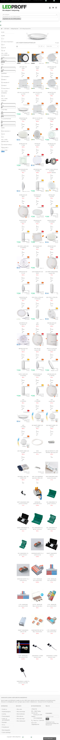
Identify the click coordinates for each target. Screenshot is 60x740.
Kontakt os (4, 709)
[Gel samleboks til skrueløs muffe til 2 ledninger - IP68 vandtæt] (51, 493)
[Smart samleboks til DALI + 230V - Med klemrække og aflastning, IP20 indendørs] (23, 518)
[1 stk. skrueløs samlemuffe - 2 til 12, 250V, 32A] (23, 595)
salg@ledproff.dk (35, 724)
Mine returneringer (21, 711)
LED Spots (6, 28)
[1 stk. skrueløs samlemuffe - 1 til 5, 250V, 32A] (37, 570)
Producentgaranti (6, 716)
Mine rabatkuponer (21, 721)
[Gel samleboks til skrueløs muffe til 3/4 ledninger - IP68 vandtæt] (37, 518)
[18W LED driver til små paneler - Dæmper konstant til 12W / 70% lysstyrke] (51, 442)
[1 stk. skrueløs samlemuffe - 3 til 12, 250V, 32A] (51, 595)
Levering (4, 714)
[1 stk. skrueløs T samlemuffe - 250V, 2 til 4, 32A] (23, 646)
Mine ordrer (19, 709)
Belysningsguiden (6, 730)
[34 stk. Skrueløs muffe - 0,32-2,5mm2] (37, 595)
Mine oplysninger (21, 718)
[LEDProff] (23, 8)
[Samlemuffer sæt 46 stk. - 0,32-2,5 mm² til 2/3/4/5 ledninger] (37, 621)
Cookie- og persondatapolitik (6, 719)
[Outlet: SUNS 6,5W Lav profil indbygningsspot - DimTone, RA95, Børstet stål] (51, 160)
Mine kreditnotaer (21, 714)
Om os (3, 724)
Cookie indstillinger (6, 732)
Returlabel (4, 722)
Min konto (18, 706)
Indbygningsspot (14, 28)
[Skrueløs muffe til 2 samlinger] (37, 544)
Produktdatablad (26, 53)
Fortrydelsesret (5, 727)
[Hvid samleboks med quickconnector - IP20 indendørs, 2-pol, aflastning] (51, 467)
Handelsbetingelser (6, 711)
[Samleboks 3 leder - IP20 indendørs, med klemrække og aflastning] (37, 646)
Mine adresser (20, 716)
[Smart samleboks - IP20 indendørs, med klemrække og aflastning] (51, 544)
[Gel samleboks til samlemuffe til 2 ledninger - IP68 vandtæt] (23, 544)
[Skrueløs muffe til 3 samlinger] (23, 570)
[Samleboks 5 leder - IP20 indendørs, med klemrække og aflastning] (51, 646)
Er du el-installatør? (48, 738)
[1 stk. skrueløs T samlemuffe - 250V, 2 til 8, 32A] (51, 621)
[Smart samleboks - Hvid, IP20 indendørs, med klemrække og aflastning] (23, 621)
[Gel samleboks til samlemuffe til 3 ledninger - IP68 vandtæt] (51, 518)
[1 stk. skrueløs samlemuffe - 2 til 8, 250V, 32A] (51, 570)
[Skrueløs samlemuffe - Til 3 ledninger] (37, 493)
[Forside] (1, 29)
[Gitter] (17, 46)
